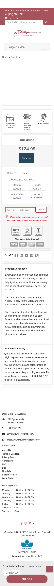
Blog (4, 468)
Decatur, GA (12, 573)
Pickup (24, 173)
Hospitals (6, 471)
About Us (6, 450)
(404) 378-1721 (15, 14)
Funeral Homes (9, 474)
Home (5, 57)
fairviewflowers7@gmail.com (20, 434)
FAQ (4, 464)
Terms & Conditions (11, 454)
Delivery (11, 173)
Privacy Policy (9, 457)
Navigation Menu (16, 47)
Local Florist (8, 478)
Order (27, 579)
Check (41, 210)
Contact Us (7, 461)
